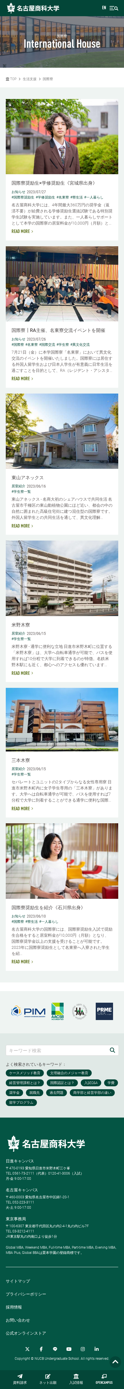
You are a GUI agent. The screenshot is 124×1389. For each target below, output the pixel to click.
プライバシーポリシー (26, 1294)
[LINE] (55, 1349)
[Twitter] (27, 1349)
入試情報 (76, 1383)
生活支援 (30, 79)
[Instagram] (83, 1349)
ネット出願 (48, 1383)
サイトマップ (18, 1281)
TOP (12, 79)
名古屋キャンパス (22, 1190)
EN (104, 8)
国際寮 (48, 79)
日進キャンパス (20, 1161)
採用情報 (14, 1307)
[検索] (112, 1050)
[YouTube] (69, 1349)
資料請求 (20, 1383)
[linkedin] (97, 1349)
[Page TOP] (115, 1362)
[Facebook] (41, 1349)
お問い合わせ (18, 1320)
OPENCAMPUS (104, 1383)
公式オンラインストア (26, 1333)
